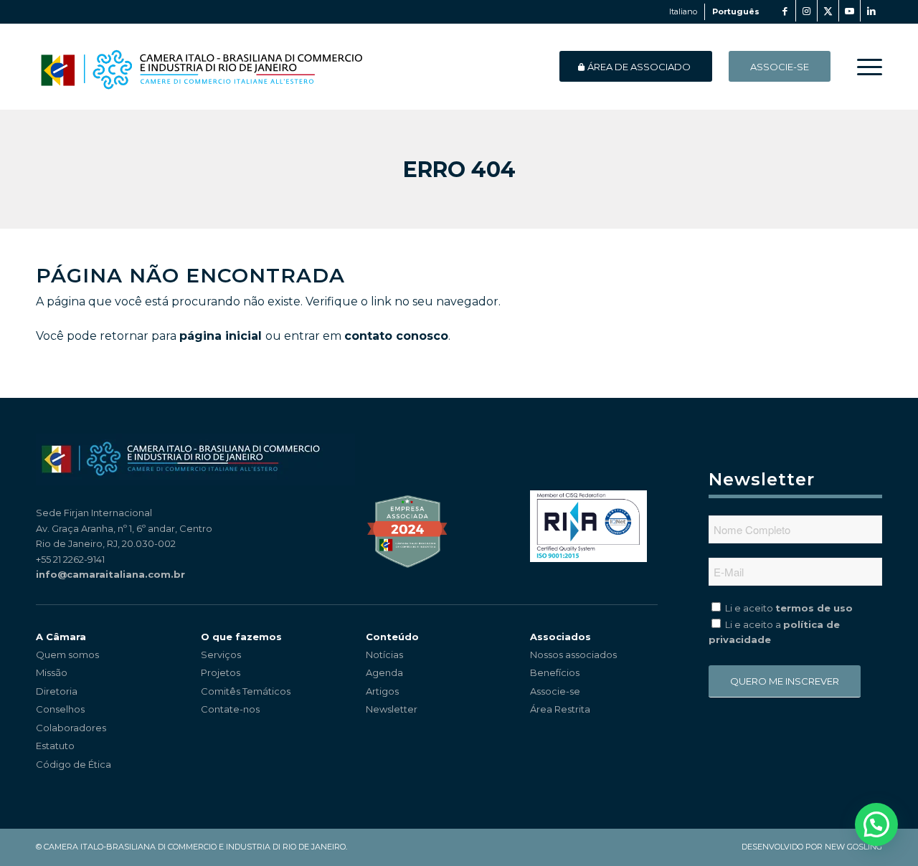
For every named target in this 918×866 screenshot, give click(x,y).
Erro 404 (459, 169)
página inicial (220, 336)
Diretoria (56, 691)
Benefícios (554, 672)
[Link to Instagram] (806, 11)
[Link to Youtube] (849, 11)
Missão (51, 672)
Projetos (220, 672)
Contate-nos (230, 709)
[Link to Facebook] (785, 11)
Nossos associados (573, 654)
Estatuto (55, 745)
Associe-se (555, 691)
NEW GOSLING (853, 847)
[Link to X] (828, 11)
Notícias (384, 654)
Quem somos (67, 654)
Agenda (384, 672)
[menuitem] (865, 67)
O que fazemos (241, 636)
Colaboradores (71, 727)
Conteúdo (392, 636)
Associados (560, 636)
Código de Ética (73, 764)
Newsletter (391, 709)
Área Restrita (560, 709)
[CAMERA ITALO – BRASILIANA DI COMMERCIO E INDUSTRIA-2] (201, 67)
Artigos (382, 691)
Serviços (221, 654)
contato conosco (396, 336)
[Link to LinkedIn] (871, 11)
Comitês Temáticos (245, 691)
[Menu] (865, 67)
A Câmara (61, 636)
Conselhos (60, 709)
